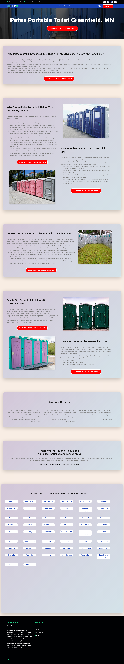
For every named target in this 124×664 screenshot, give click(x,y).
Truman (67, 541)
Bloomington (30, 501)
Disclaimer (12, 622)
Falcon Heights (11, 501)
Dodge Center (29, 541)
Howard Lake (11, 508)
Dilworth (11, 548)
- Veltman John (35, 421)
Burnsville (48, 541)
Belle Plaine (48, 501)
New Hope (48, 525)
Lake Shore (103, 541)
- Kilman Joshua (70, 421)
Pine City (29, 548)
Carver (29, 525)
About (70, 6)
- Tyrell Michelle (106, 419)
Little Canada (67, 555)
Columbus (104, 518)
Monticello (30, 518)
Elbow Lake (103, 508)
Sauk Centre (67, 501)
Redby (11, 565)
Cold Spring (30, 565)
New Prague (85, 501)
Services (39, 622)
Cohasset (85, 518)
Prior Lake (85, 555)
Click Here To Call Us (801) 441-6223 (62, 28)
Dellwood (67, 518)
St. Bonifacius (66, 532)
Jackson (103, 525)
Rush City (30, 555)
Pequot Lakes (85, 548)
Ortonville (11, 555)
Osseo (103, 532)
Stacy (30, 532)
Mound (11, 541)
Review (54, 6)
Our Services (63, 6)
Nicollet (85, 541)
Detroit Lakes (48, 518)
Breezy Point (104, 548)
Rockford (48, 532)
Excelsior (66, 548)
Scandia (11, 525)
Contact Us (108, 6)
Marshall (29, 508)
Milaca (66, 525)
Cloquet (48, 548)
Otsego (11, 518)
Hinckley (48, 555)
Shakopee (48, 508)
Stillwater (66, 508)
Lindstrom (85, 525)
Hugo (11, 532)
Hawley (104, 501)
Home (49, 6)
